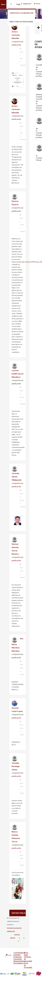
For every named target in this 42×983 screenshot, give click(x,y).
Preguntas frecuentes (17, 958)
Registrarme (27, 3)
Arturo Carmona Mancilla (16, 34)
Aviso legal (26, 953)
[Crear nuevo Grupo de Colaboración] (37, 28)
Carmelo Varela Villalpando (16, 476)
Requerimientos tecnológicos (19, 962)
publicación (16, 45)
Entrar (38, 3)
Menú (3, 4)
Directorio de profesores (21, 22)
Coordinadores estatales (19, 953)
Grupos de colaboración (21, 13)
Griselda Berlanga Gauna (15, 766)
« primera (17, 934)
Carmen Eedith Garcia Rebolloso (17, 373)
